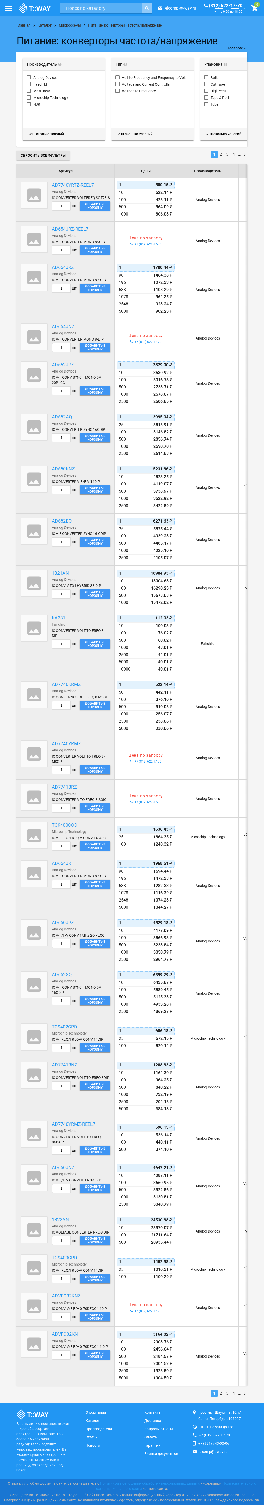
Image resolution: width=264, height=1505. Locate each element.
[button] (8, 8)
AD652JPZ (63, 364)
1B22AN (60, 1219)
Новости (93, 1445)
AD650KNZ (63, 469)
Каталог (93, 1421)
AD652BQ (62, 521)
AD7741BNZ (64, 1065)
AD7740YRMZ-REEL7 (73, 1124)
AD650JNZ (63, 1167)
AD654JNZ (63, 326)
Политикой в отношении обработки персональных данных (150, 1483)
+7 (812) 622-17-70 (214, 1435)
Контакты (152, 1412)
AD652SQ (62, 974)
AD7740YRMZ (66, 743)
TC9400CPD (64, 1257)
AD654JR (61, 863)
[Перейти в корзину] (254, 8)
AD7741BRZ (64, 787)
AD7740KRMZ (66, 684)
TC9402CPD (64, 1026)
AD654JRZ (63, 267)
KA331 (58, 618)
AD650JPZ (63, 922)
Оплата (150, 1437)
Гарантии (152, 1445)
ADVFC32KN (65, 1334)
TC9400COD (64, 825)
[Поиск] (147, 8)
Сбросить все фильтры (43, 155)
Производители (99, 1429)
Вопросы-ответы (158, 1429)
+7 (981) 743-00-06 (213, 1443)
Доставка (152, 1421)
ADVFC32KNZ (66, 1296)
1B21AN (60, 573)
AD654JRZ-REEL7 (70, 229)
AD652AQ (62, 416)
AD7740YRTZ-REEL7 (73, 185)
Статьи (92, 1437)
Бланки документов (161, 1454)
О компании (96, 1412)
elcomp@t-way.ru (180, 8)
